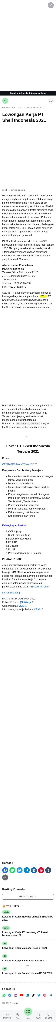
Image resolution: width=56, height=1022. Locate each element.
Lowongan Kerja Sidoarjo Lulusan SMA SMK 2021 (27, 918)
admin (6, 912)
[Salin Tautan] (51, 101)
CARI (38, 1018)
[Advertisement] (28, 45)
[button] (5, 870)
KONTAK (49, 1018)
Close (27, 965)
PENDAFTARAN (39, 586)
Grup (18, 1018)
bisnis (6, 928)
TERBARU (7, 1018)
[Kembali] (5, 101)
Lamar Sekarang (11, 592)
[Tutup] (51, 5)
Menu (28, 1019)
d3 (5, 944)
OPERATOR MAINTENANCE (18, 464)
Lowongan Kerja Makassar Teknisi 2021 (24, 948)
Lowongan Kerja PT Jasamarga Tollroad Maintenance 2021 (25, 934)
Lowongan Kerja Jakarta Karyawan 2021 (25, 960)
